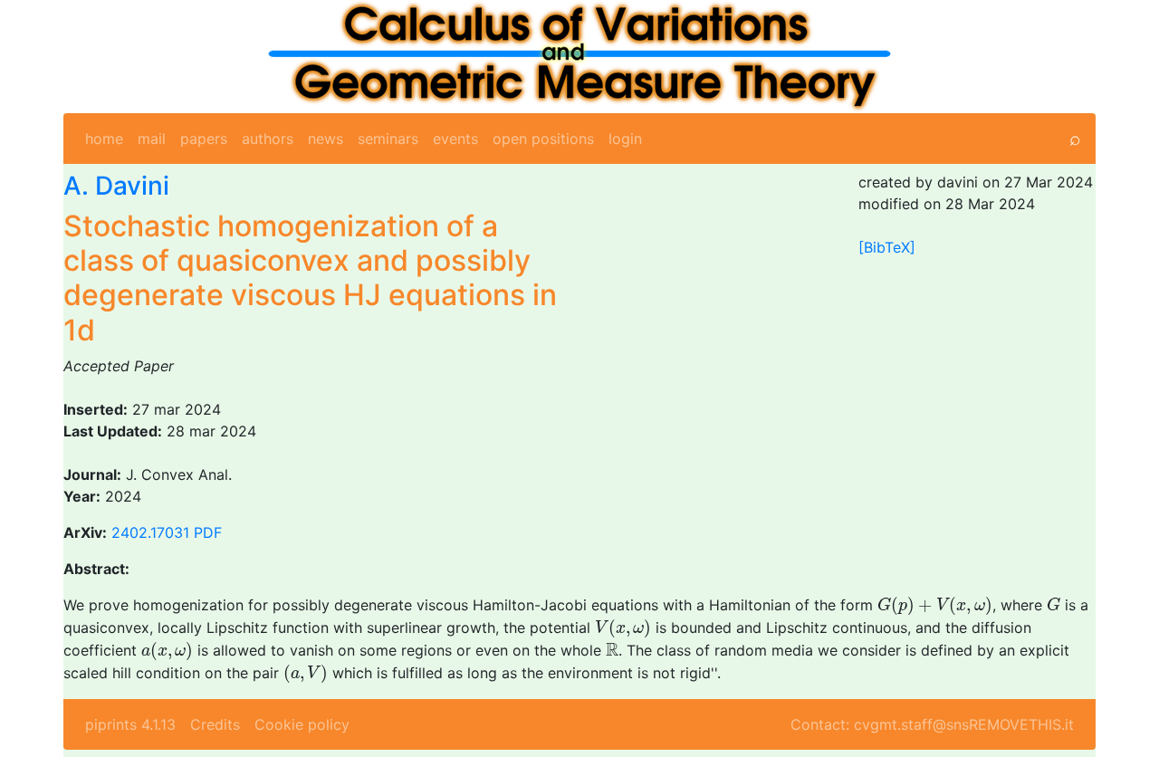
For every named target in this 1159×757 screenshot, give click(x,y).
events (455, 138)
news (325, 138)
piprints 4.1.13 (130, 724)
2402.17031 (150, 532)
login (625, 138)
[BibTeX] (886, 247)
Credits (215, 724)
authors (267, 138)
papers (203, 138)
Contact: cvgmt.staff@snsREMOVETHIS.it (932, 724)
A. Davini (116, 185)
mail (152, 138)
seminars (388, 138)
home (104, 138)
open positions (543, 138)
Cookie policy (302, 724)
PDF (208, 532)
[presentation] (934, 606)
